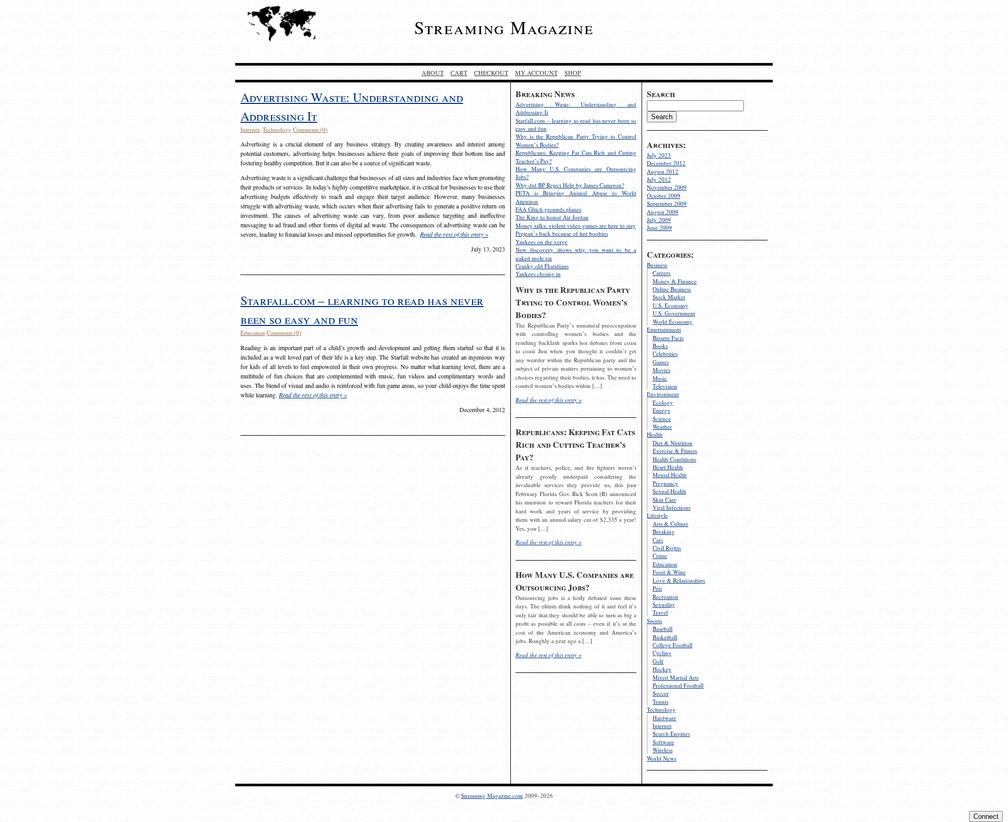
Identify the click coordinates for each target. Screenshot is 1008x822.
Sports (654, 621)
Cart (458, 72)
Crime (660, 556)
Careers (661, 273)
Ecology (663, 402)
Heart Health (668, 467)
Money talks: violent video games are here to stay (576, 225)
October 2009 (663, 195)
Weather (662, 426)
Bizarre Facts (668, 338)
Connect (986, 816)
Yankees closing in (538, 274)
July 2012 (659, 179)
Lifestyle (657, 515)
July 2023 (659, 155)
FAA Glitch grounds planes (548, 209)
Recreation (665, 596)
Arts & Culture (670, 524)
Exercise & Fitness (675, 451)
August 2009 (662, 212)
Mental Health (670, 475)
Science (662, 419)
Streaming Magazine (504, 27)
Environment (663, 394)
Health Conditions (674, 459)
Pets (657, 588)
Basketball (665, 637)
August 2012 (662, 171)
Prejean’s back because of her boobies (562, 233)
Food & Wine (669, 572)
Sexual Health (669, 491)
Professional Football (678, 685)
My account (536, 72)
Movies (661, 370)
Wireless (663, 750)
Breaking (664, 531)
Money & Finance (675, 281)
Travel (660, 612)
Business (657, 265)
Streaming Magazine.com (492, 795)
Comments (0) (310, 129)
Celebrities (665, 353)
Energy (661, 410)
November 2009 (667, 187)
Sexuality (664, 604)
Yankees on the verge (542, 242)
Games (661, 362)
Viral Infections (671, 507)
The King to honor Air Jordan (552, 217)
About (433, 72)
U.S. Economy (670, 305)
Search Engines (671, 733)
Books (660, 346)
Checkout (491, 72)
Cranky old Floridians (542, 266)
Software (663, 742)
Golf (658, 661)
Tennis (660, 701)
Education (665, 564)
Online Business (672, 289)
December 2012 (666, 163)
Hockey (662, 669)
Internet (662, 726)
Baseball (663, 629)
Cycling (662, 653)
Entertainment (664, 329)
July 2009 (659, 220)
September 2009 (667, 203)
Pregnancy (665, 483)
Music (660, 378)
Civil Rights (667, 548)
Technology (661, 709)
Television (665, 386)
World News (661, 758)
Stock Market (669, 297)
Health (655, 434)
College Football (672, 645)
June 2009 (659, 227)
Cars (658, 540)
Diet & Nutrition (672, 443)
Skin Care (664, 499)
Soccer (661, 693)
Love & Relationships (679, 580)
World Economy (672, 321)
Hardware (664, 718)
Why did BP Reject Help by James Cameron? (570, 185)
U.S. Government (674, 313)
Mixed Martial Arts (676, 677)
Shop (572, 72)
